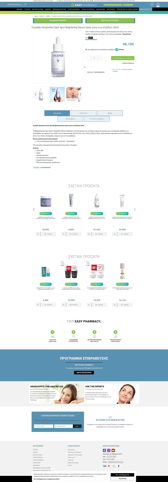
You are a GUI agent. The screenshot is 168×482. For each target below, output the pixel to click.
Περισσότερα (122, 478)
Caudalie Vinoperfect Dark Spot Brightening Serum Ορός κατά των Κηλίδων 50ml (96, 218)
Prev (34, 209)
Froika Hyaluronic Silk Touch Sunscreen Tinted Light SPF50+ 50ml (122, 288)
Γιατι (84, 321)
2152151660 (49, 1)
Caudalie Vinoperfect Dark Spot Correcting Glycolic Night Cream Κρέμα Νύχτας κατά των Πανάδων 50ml (45, 218)
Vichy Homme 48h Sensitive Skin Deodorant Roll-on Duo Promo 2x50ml (71, 288)
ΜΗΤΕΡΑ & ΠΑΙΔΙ (37, 9)
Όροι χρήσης (71, 449)
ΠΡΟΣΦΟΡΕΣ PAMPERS (57, 20)
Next (134, 209)
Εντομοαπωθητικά (128, 4)
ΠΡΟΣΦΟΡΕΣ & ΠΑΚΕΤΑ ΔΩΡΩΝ (127, 9)
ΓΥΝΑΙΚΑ (27, 9)
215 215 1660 (111, 457)
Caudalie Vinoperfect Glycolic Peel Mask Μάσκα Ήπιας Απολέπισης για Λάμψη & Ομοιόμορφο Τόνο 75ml (122, 218)
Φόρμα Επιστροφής (73, 462)
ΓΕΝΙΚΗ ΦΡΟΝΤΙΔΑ (87, 9)
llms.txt (70, 465)
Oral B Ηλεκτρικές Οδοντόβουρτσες (113, 4)
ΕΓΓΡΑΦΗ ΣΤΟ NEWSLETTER (110, 423)
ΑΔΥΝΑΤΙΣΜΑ (100, 9)
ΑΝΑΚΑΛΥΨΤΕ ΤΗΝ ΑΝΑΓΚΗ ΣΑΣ (42, 470)
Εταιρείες (71, 460)
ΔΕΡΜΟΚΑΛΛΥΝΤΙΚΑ (59, 9)
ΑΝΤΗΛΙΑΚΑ (111, 9)
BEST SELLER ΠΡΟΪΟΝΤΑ (110, 20)
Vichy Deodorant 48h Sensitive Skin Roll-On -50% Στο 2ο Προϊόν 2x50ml (97, 288)
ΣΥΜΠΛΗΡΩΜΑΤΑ (74, 9)
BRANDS (19, 9)
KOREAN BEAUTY (145, 9)
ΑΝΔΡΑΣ (48, 9)
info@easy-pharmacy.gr (115, 462)
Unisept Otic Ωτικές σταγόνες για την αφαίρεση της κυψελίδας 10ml (45, 288)
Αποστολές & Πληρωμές (75, 452)
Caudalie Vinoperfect (127, 69)
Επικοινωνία (71, 457)
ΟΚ (77, 426)
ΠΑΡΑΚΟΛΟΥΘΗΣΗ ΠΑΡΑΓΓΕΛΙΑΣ (57, 415)
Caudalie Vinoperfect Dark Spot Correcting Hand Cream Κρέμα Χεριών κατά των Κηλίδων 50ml (71, 218)
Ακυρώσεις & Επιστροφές (75, 455)
